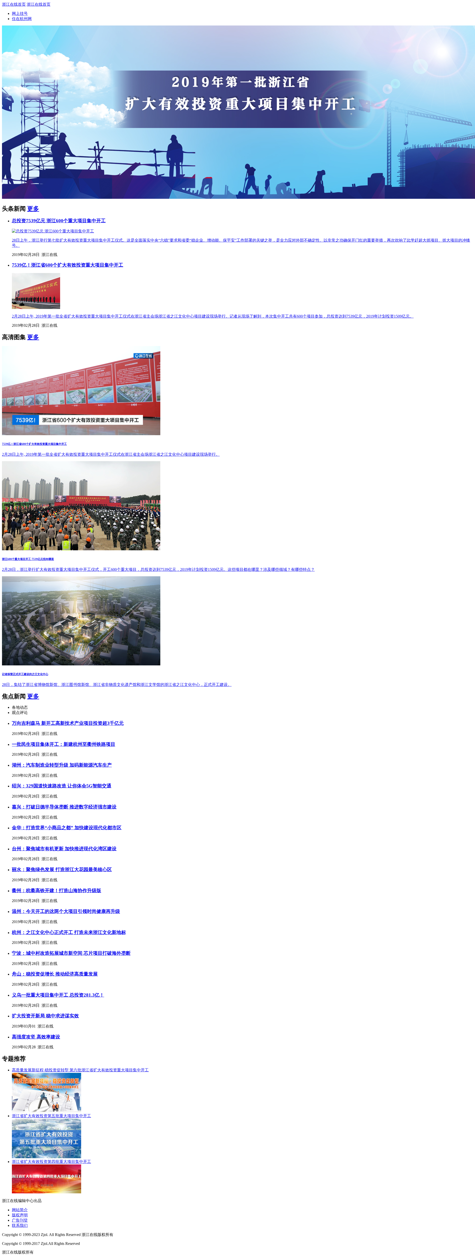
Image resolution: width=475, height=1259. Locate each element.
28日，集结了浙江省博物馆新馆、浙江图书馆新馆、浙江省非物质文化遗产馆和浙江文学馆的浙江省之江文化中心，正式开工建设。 (117, 684)
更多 (33, 208)
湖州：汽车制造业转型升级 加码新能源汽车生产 (62, 765)
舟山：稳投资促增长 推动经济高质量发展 (55, 974)
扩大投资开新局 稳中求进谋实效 (45, 1015)
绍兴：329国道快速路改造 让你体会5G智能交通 (61, 785)
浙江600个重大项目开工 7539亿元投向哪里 (28, 558)
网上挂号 (20, 13)
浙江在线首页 (14, 4)
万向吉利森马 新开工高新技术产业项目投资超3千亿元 (68, 723)
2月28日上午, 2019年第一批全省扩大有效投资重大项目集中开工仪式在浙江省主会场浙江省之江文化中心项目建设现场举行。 (111, 454)
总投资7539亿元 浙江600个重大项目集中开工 (59, 220)
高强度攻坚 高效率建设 (36, 1036)
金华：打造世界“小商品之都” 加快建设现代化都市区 (66, 827)
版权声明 (20, 1215)
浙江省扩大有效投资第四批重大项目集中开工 (51, 1161)
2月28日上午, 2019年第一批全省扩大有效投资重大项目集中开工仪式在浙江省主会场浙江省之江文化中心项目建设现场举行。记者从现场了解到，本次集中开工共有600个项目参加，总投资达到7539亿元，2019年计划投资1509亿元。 (213, 316)
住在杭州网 (22, 19)
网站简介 (20, 1210)
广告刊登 (20, 1220)
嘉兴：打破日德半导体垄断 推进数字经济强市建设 (64, 806)
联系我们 (20, 1225)
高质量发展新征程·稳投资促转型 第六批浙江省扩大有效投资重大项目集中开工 (80, 1070)
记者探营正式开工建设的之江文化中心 (25, 674)
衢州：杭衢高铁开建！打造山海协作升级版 (56, 890)
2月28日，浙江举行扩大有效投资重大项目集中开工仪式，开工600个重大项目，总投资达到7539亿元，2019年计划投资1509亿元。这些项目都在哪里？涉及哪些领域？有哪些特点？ (158, 569)
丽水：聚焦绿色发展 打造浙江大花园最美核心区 (62, 869)
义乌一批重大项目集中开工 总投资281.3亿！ (58, 995)
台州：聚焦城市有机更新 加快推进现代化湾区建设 (64, 848)
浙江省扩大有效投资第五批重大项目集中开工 (51, 1116)
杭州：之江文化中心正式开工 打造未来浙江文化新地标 (69, 932)
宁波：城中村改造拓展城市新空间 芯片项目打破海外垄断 (71, 953)
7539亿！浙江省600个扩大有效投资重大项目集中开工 (67, 265)
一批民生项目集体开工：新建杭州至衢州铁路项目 (63, 744)
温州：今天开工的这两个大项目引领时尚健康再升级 (66, 911)
